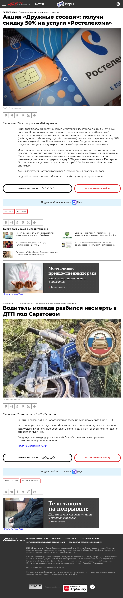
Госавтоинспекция (11, 399)
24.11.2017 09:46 (9, 12)
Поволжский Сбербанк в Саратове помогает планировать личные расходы (37, 253)
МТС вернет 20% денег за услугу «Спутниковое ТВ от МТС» (31, 243)
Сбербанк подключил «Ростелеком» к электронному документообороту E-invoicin (95, 234)
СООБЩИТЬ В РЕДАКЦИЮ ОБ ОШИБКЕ (85, 542)
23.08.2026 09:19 (10, 303)
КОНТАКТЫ (56, 539)
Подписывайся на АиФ (32, 446)
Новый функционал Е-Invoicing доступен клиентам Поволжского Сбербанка (35, 234)
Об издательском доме (37, 539)
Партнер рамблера (52, 587)
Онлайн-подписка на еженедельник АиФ (45, 542)
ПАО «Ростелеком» (12, 108)
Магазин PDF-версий (89, 539)
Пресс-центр (70, 539)
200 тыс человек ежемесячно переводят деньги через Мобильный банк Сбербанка (95, 243)
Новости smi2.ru (13, 294)
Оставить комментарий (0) (97, 188)
